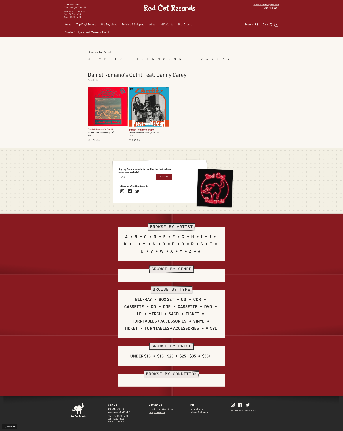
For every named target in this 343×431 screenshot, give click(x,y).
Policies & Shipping (199, 412)
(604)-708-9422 (271, 8)
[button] (254, 25)
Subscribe (164, 176)
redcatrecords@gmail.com (266, 4)
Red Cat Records (247, 410)
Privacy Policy (196, 409)
